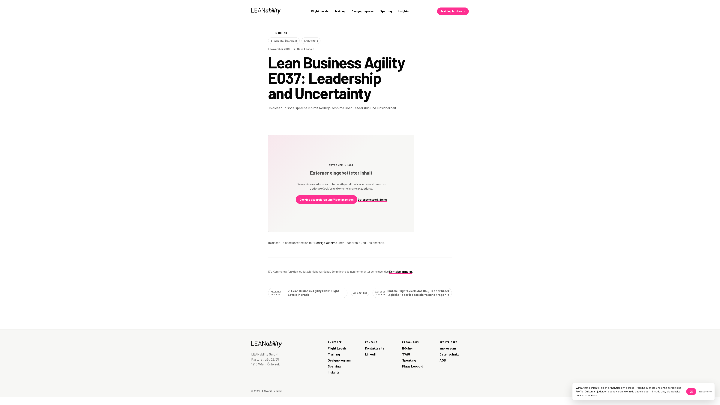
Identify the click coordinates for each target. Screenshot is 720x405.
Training (340, 11)
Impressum (448, 348)
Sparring (386, 11)
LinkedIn (371, 354)
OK (691, 391)
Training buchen (451, 11)
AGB (443, 360)
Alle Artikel (360, 292)
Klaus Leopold (412, 366)
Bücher (407, 348)
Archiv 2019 (311, 40)
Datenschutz (449, 354)
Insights (403, 11)
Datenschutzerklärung (372, 199)
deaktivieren (705, 391)
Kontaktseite (374, 348)
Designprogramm (363, 11)
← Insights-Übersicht (284, 40)
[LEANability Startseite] (266, 11)
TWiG (406, 354)
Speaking (409, 360)
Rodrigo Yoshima (325, 242)
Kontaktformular (400, 271)
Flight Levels (319, 11)
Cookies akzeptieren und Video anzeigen (326, 199)
